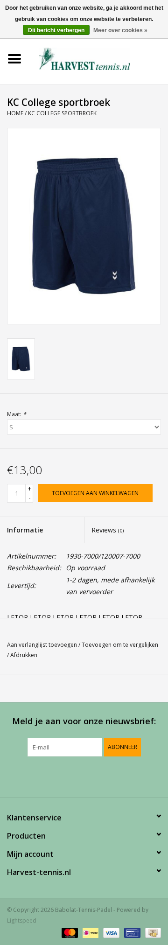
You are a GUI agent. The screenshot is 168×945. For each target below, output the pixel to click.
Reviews (107, 529)
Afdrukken (23, 655)
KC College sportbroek (62, 113)
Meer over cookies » (120, 30)
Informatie (25, 529)
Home (15, 113)
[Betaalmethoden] (68, 932)
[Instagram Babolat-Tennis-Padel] (109, 775)
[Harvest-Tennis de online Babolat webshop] (98, 58)
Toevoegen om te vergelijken (120, 645)
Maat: (16, 414)
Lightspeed (21, 920)
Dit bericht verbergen (56, 30)
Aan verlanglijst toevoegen (42, 645)
